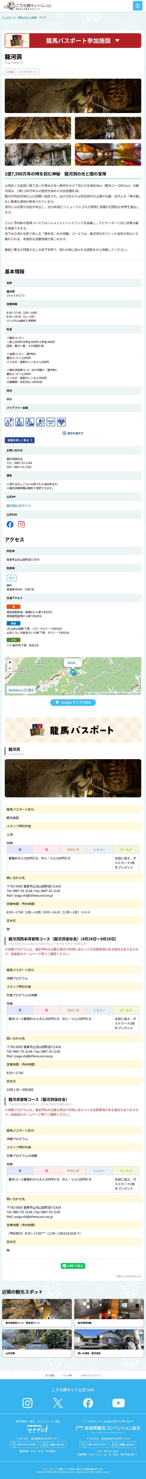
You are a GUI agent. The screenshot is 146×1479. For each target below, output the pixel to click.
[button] (73, 672)
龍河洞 (71, 662)
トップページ (9, 17)
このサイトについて (90, 1375)
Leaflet (91, 693)
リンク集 (67, 1375)
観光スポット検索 (27, 17)
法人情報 (49, 1375)
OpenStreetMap (107, 693)
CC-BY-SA (135, 693)
